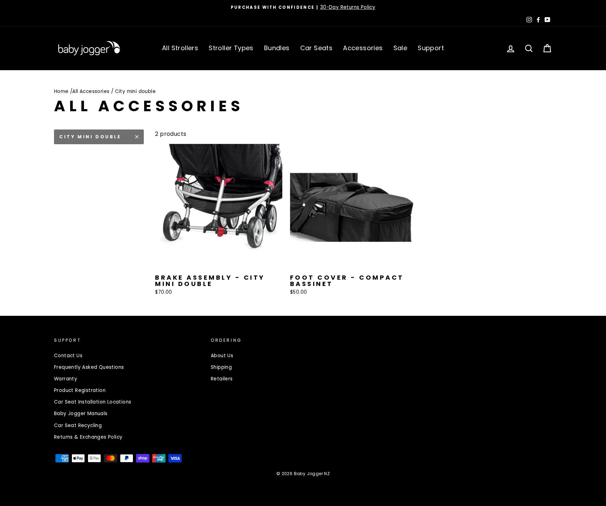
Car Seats (316, 48)
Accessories (363, 48)
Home (61, 91)
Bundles (277, 48)
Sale (400, 48)
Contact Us (68, 355)
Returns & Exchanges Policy (88, 437)
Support (431, 48)
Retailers (222, 378)
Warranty (65, 378)
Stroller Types (231, 48)
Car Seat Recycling (78, 425)
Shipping (221, 367)
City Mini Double (90, 137)
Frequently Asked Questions (89, 367)
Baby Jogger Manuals (81, 413)
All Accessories (90, 91)
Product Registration (80, 390)
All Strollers (180, 48)
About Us (222, 355)
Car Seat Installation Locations (92, 402)
